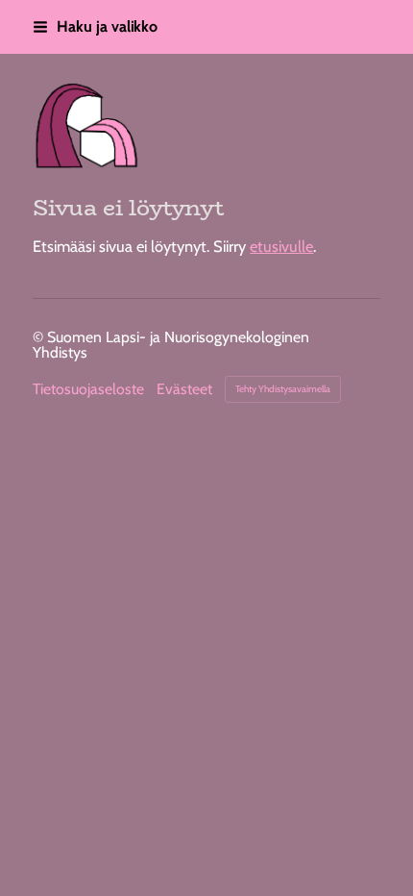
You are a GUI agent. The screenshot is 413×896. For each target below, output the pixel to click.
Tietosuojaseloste (88, 389)
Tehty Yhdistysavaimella (282, 389)
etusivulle (281, 246)
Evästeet (184, 389)
